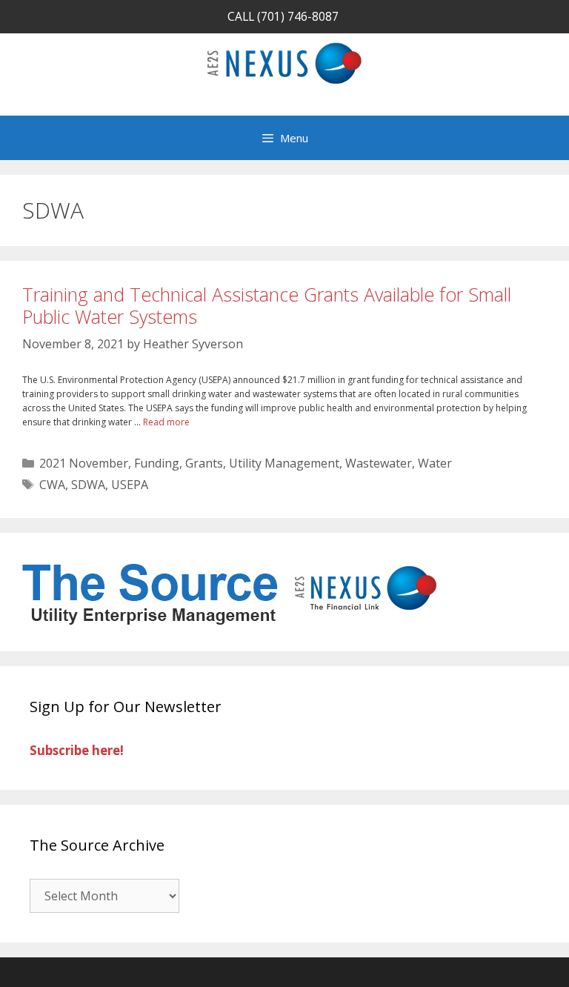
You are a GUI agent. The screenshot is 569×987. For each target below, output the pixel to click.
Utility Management (284, 463)
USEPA (129, 484)
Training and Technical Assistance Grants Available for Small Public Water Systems (266, 305)
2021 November (83, 463)
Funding (156, 463)
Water (435, 463)
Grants (204, 463)
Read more (166, 422)
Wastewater (378, 463)
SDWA (88, 484)
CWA (52, 484)
